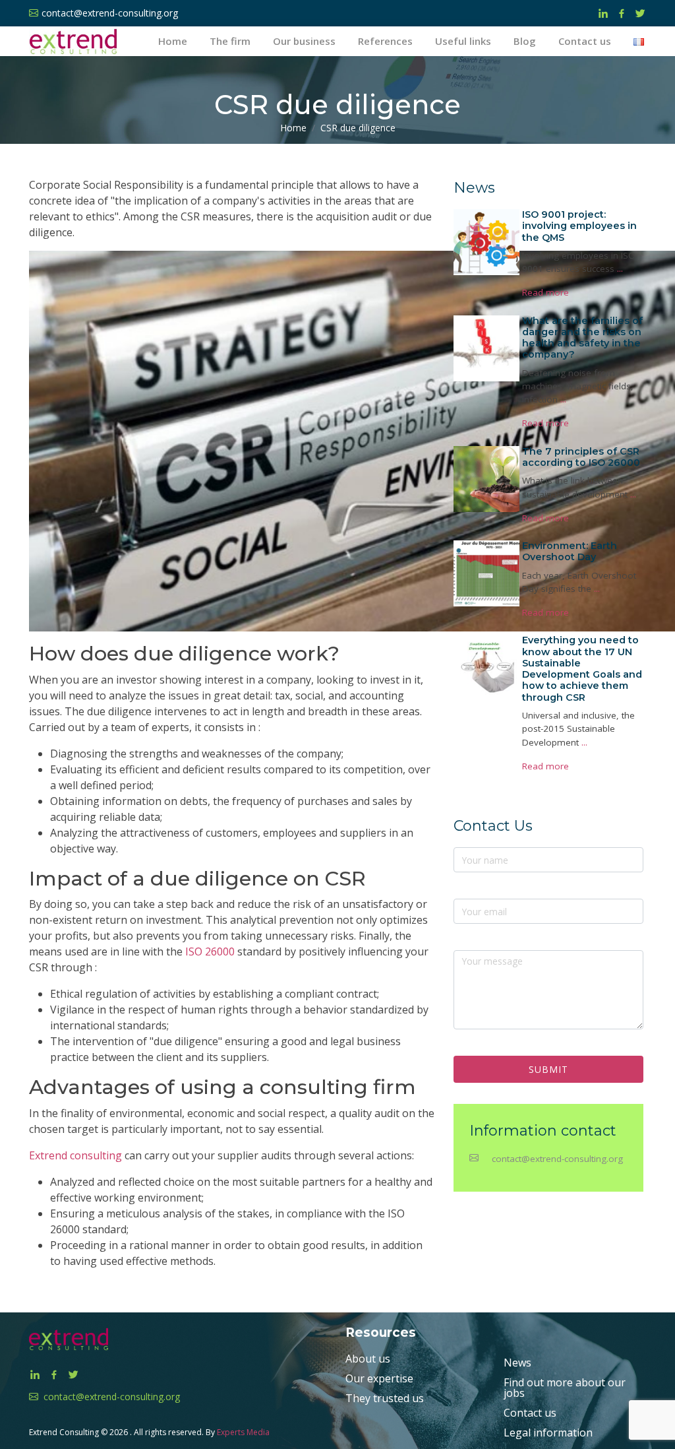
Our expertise (379, 1378)
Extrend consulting (75, 1155)
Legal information (548, 1432)
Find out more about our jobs (565, 1387)
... (620, 268)
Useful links (463, 41)
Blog (525, 41)
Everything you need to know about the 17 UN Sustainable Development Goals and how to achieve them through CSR (582, 668)
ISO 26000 (210, 951)
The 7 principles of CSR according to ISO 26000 (581, 456)
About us (367, 1358)
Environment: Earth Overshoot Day (569, 551)
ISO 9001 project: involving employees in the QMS (579, 226)
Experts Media (243, 1432)
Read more (545, 292)
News (517, 1362)
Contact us (584, 41)
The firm (230, 41)
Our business (304, 41)
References (385, 41)
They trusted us (384, 1398)
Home (172, 41)
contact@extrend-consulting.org (557, 1159)
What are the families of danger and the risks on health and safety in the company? (582, 338)
